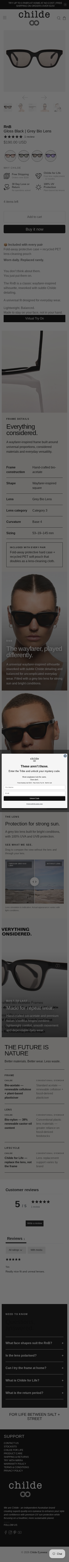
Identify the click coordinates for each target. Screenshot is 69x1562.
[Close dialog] (65, 755)
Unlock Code (34, 799)
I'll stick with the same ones (34, 804)
